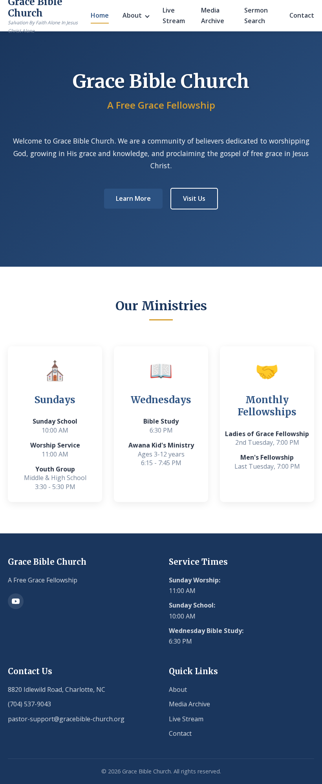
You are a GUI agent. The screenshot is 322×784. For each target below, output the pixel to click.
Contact (301, 15)
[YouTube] (16, 601)
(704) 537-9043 (29, 704)
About (132, 15)
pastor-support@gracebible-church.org (66, 719)
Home (100, 15)
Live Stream (174, 15)
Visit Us (194, 198)
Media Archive (212, 15)
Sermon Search (256, 15)
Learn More (133, 198)
